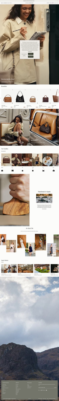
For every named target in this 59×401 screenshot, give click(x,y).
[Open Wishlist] (56, 2)
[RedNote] (46, 390)
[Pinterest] (42, 390)
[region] (30, 49)
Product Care (4, 392)
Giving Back (17, 392)
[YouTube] (41, 390)
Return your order (4, 385)
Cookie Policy (30, 51)
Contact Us (4, 386)
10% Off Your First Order (29, 0)
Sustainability (17, 391)
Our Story (17, 385)
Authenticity (4, 393)
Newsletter (17, 386)
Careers (16, 394)
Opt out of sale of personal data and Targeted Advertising (24, 54)
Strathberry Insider (29, 386)
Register (28, 385)
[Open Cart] (57, 2)
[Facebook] (38, 390)
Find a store (17, 384)
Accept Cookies (31, 56)
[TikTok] (45, 390)
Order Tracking (4, 384)
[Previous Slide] (0, 98)
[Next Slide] (58, 98)
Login (28, 384)
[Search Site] (11, 3)
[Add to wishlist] (12, 90)
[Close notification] (57, 0)
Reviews (17, 393)
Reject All (31, 53)
